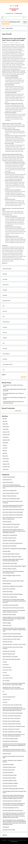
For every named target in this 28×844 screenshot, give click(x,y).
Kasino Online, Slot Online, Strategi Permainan (13, 543)
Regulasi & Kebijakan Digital (9, 653)
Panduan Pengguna (7, 622)
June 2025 (5, 448)
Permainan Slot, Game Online (9, 651)
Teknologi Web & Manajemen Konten (11, 807)
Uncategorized (6, 827)
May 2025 (5, 450)
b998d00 (5, 42)
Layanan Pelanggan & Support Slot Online (12, 575)
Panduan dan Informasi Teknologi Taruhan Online (13, 607)
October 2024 (5, 469)
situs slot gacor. (6, 680)
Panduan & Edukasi (7, 583)
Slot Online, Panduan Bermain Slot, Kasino (12, 723)
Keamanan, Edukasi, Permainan (9, 568)
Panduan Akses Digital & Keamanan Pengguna (13, 594)
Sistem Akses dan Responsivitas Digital (11, 659)
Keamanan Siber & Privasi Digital (10, 563)
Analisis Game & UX (7, 479)
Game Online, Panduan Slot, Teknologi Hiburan (13, 514)
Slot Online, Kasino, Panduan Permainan (11, 721)
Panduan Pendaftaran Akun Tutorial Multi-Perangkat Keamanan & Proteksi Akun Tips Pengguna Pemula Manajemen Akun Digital (14, 619)
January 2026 (5, 429)
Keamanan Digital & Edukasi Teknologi (11, 554)
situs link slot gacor (7, 268)
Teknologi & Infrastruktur (8, 772)
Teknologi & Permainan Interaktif (10, 786)
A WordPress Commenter (8, 410)
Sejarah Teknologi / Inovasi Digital (10, 656)
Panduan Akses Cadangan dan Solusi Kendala (12, 586)
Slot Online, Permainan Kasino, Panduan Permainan (14, 726)
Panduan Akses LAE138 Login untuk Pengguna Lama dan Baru (12, 1)
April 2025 (5, 453)
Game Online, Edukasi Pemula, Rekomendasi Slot (13, 509)
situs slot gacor (6, 321)
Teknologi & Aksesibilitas (8, 764)
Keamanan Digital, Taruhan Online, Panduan (12, 556)
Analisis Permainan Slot (8, 482)
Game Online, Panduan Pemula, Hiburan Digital (13, 512)
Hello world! (18, 410)
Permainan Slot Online (7, 641)
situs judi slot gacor (7, 667)
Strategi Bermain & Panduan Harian (10, 741)
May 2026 (5, 418)
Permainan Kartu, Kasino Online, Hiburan (11, 639)
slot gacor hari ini (6, 699)
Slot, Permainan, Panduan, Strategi (10, 738)
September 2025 (6, 440)
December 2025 (6, 432)
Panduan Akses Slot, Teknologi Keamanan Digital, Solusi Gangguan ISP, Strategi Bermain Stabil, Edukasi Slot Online (14, 601)
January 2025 (5, 461)
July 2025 (5, 445)
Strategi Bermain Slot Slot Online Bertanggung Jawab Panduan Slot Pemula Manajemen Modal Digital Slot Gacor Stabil (14, 745)
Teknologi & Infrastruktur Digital (9, 775)
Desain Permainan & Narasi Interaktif (11, 493)
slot (3, 306)
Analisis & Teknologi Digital (9, 477)
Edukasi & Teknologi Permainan (9, 496)
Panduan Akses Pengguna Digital (10, 597)
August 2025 (5, 442)
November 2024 (6, 466)
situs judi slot (6, 664)
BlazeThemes (15, 841)
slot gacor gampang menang (9, 696)
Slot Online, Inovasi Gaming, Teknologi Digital (12, 713)
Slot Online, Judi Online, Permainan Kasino (12, 715)
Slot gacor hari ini (6, 300)
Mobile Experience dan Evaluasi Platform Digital (13, 580)
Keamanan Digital (6, 551)
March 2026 (5, 424)
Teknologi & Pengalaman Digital (9, 780)
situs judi (5, 661)
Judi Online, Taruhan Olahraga (9, 540)
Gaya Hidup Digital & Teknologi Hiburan (11, 524)
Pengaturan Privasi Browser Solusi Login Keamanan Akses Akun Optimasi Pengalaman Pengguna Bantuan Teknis (14, 630)
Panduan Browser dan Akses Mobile (10, 605)
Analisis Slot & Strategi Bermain (10, 490)
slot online (5, 279)
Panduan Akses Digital (7, 591)
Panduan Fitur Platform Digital (9, 614)
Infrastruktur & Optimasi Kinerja (9, 538)
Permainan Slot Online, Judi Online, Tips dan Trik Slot (14, 644)
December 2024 (6, 464)
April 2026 (5, 421)
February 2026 (6, 426)
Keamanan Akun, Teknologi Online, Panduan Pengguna (14, 548)
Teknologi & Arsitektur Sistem (9, 767)
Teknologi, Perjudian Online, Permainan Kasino (13, 810)
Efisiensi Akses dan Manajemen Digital (11, 498)
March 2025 (5, 456)
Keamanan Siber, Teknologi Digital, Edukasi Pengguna (14, 566)
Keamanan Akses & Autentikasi (9, 546)
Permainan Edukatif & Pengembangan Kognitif (13, 636)
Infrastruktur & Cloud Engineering (10, 535)
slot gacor (5, 274)
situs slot (5, 311)
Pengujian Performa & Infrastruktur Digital (12, 633)
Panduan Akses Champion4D (9, 588)
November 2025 (6, 434)
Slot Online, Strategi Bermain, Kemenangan (12, 731)
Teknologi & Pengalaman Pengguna (10, 783)
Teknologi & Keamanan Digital (9, 778)
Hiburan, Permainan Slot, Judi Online (10, 527)
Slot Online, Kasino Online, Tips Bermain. (11, 718)
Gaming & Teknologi (7, 521)
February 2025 (6, 458)
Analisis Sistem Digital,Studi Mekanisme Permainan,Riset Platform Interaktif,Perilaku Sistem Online (14, 486)
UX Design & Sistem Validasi (9, 829)
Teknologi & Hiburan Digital (9, 769)
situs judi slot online (7, 670)
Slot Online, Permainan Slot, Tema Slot (11, 729)
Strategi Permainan (7, 753)
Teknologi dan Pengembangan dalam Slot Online (13, 788)
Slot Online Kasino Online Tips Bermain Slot (12, 705)
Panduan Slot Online (7, 625)
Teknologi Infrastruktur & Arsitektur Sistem (12, 801)
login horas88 (14, 75)
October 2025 (5, 437)
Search (3, 374)
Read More (4, 263)
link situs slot (6, 284)
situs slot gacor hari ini (8, 364)
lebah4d (4, 578)
